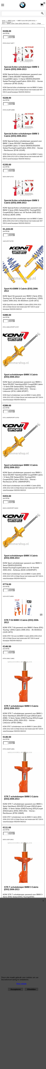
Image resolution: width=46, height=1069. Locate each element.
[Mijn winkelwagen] (42, 5)
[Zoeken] (42, 13)
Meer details (21, 984)
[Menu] (2, 5)
